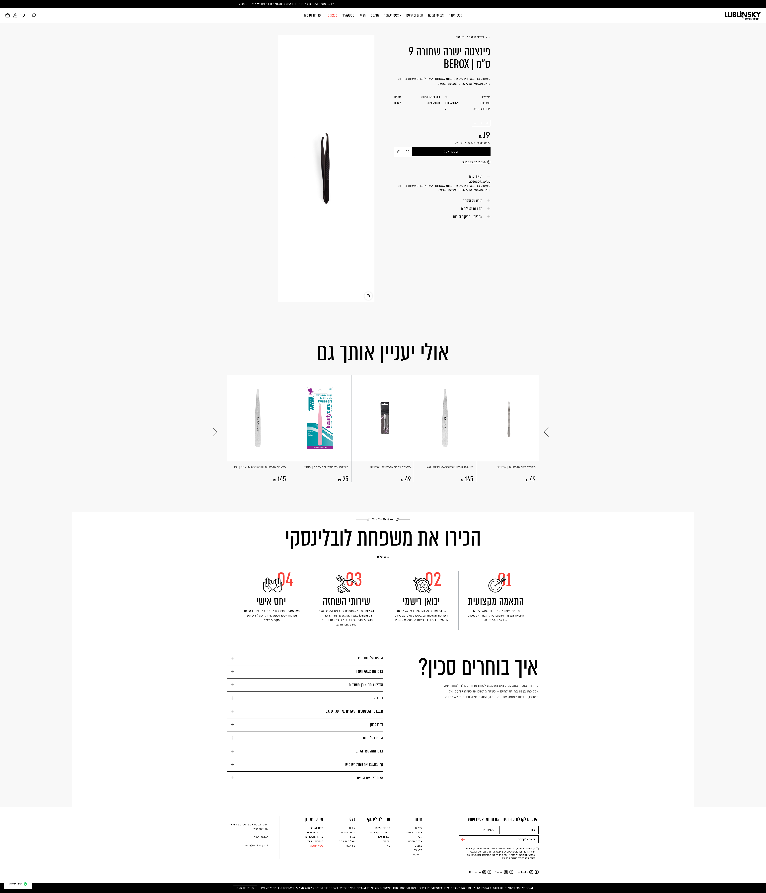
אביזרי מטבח (436, 15)
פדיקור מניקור (476, 37)
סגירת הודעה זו (245, 888)
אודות (352, 828)
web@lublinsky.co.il (256, 845)
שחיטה (386, 841)
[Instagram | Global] (506, 872)
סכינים (418, 828)
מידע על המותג (472, 201)
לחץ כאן (266, 888)
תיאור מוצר (475, 176)
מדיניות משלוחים (471, 209)
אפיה (419, 837)
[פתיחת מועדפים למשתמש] (22, 15)
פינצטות (460, 37)
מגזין (362, 15)
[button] (383, 16)
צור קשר (350, 846)
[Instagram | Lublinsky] (531, 872)
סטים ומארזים (414, 15)
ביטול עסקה (316, 846)
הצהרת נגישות (315, 841)
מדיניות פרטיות (315, 832)
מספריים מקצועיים (380, 832)
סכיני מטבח (455, 15)
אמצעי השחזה (392, 15)
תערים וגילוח (383, 837)
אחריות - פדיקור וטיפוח (467, 217)
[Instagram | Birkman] (484, 872)
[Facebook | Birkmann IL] (489, 872)
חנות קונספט (348, 832)
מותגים (375, 15)
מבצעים (332, 15)
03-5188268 (261, 837)
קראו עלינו (377, 557)
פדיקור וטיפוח (312, 15)
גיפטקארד (348, 15)
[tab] (305, 660)
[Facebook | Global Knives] (511, 872)
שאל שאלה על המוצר (474, 162)
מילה (387, 846)
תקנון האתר (316, 828)
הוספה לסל (451, 152)
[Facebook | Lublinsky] (537, 872)
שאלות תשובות (347, 841)
